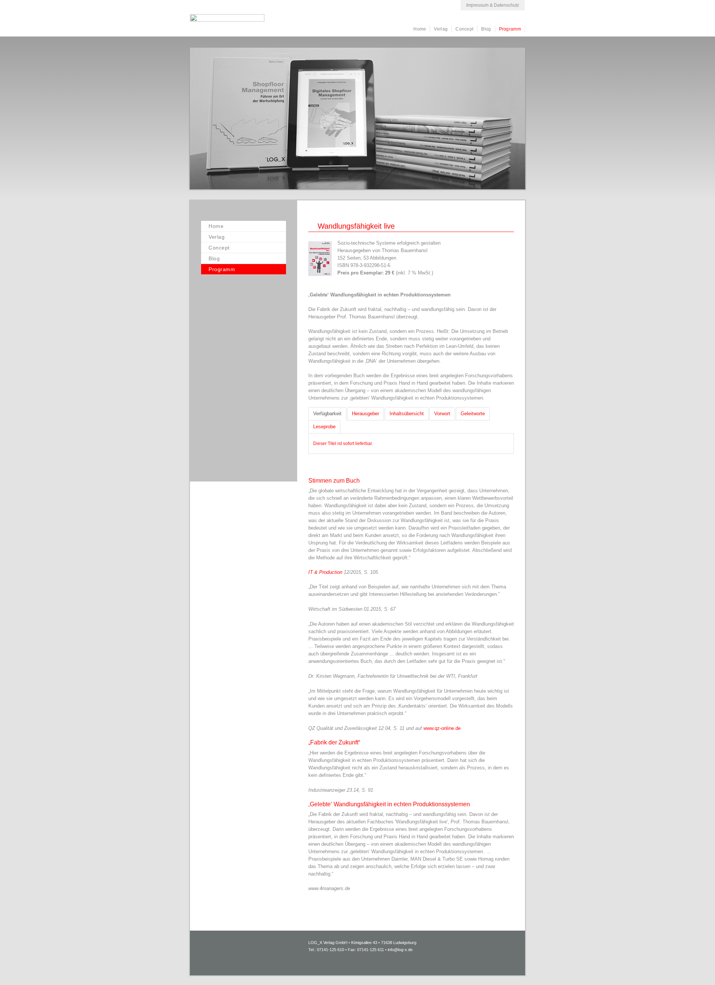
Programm (510, 29)
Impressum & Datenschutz (492, 5)
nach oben (691, 968)
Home (419, 29)
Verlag (441, 29)
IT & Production (325, 572)
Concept (464, 29)
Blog (486, 29)
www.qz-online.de (442, 728)
